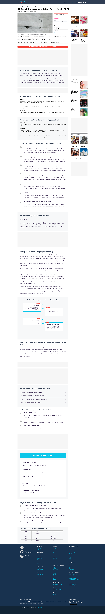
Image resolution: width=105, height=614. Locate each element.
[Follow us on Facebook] (80, 2)
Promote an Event (40, 568)
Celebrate (58, 42)
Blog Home (55, 594)
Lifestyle (60, 21)
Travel (70, 559)
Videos (38, 563)
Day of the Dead (72, 575)
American (55, 21)
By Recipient (71, 569)
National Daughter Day (73, 583)
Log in (65, 2)
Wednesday (55, 575)
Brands (30, 42)
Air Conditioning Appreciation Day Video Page (37, 34)
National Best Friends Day (74, 581)
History (36, 42)
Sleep (70, 557)
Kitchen (70, 554)
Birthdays (41, 2)
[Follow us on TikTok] (85, 2)
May (53, 553)
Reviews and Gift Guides (57, 589)
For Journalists (39, 555)
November (55, 560)
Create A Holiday (40, 574)
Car (69, 549)
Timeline (40, 42)
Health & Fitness (72, 552)
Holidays (34, 2)
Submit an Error (40, 569)
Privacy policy (39, 607)
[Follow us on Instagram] (81, 2)
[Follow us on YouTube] (78, 2)
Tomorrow (55, 568)
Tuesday (54, 574)
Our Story (38, 549)
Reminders (49, 2)
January (54, 548)
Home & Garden (72, 553)
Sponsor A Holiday (40, 575)
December (55, 562)
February (54, 549)
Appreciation (28, 11)
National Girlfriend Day (73, 574)
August (54, 557)
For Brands (39, 557)
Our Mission (39, 548)
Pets (70, 555)
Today (28, 2)
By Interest (71, 565)
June (54, 554)
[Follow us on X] (83, 2)
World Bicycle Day (72, 584)
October (54, 559)
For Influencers (39, 558)
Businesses (45, 42)
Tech (70, 558)
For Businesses (39, 554)
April (53, 552)
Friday (54, 578)
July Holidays (23, 6)
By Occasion (71, 567)
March (54, 551)
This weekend (55, 569)
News (38, 560)
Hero (33, 42)
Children (70, 551)
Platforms (23, 42)
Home (19, 6)
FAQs (49, 42)
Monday (54, 573)
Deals (19, 42)
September (55, 558)
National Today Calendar (57, 584)
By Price (70, 568)
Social (26, 42)
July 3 (37, 533)
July (53, 555)
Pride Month (71, 580)
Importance (53, 42)
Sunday (54, 572)
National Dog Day (72, 585)
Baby (70, 548)
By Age (70, 564)
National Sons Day (72, 578)
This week (54, 570)
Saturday (54, 579)
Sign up (71, 2)
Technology (65, 21)
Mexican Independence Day (74, 579)
